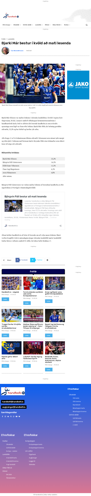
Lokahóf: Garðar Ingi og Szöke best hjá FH (32, 358)
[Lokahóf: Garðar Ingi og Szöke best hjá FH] (33, 347)
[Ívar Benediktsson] (6, 51)
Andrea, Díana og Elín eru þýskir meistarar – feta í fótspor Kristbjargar (33, 326)
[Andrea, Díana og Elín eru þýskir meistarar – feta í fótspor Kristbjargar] (33, 315)
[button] (86, 25)
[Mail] (8, 416)
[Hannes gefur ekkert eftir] (12, 347)
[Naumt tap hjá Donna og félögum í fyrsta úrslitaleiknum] (55, 315)
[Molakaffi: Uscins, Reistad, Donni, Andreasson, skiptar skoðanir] (55, 347)
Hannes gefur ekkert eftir (10, 358)
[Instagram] (5, 416)
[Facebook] (2, 416)
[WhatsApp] (13, 416)
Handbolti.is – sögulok (10, 292)
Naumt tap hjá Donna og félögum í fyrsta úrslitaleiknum (54, 326)
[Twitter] (11, 416)
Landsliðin (11, 39)
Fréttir (4, 39)
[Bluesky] (19, 416)
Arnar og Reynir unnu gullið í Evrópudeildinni (54, 293)
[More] (47, 260)
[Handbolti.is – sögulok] (12, 283)
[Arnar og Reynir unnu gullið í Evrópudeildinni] (55, 283)
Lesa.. (5, 299)
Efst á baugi (5, 294)
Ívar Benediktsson (17, 50)
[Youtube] (16, 416)
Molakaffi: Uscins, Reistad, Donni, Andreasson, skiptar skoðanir (53, 359)
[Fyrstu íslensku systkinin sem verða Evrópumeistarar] (33, 283)
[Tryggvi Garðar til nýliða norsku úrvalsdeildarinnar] (12, 315)
